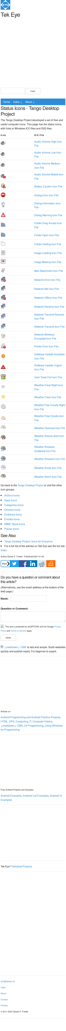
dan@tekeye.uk (8, 981)
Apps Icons (10, 500)
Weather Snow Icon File (48, 468)
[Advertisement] (33, 52)
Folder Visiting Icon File (47, 244)
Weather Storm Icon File (48, 477)
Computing (22, 721)
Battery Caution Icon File (48, 186)
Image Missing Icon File (47, 262)
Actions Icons (12, 495)
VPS (11, 721)
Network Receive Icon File (49, 306)
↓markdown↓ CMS (15, 647)
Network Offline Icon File (48, 297)
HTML (4, 721)
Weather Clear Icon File (47, 397)
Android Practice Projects (45, 717)
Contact (4, 999)
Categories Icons (14, 505)
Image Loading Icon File (48, 253)
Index (4, 550)
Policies (4, 1005)
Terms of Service (18, 630)
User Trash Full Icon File (48, 377)
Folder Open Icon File (46, 235)
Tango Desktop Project (30, 485)
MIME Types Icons (14, 524)
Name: (4, 598)
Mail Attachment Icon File (48, 271)
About (3, 993)
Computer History (42, 721)
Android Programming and (16, 717)
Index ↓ (17, 102)
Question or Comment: (14, 608)
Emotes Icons (12, 519)
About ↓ (30, 102)
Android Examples (11, 795)
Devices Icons (12, 509)
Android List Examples (36, 795)
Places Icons (11, 529)
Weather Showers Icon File (49, 459)
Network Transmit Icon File (49, 326)
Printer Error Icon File (46, 346)
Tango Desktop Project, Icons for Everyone (28, 541)
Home (6, 102)
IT (30, 721)
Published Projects (21, 866)
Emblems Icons (13, 514)
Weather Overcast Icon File (49, 428)
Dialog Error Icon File (46, 195)
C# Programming (33, 725)
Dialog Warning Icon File (48, 215)
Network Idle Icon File (46, 289)
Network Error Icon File (47, 280)
